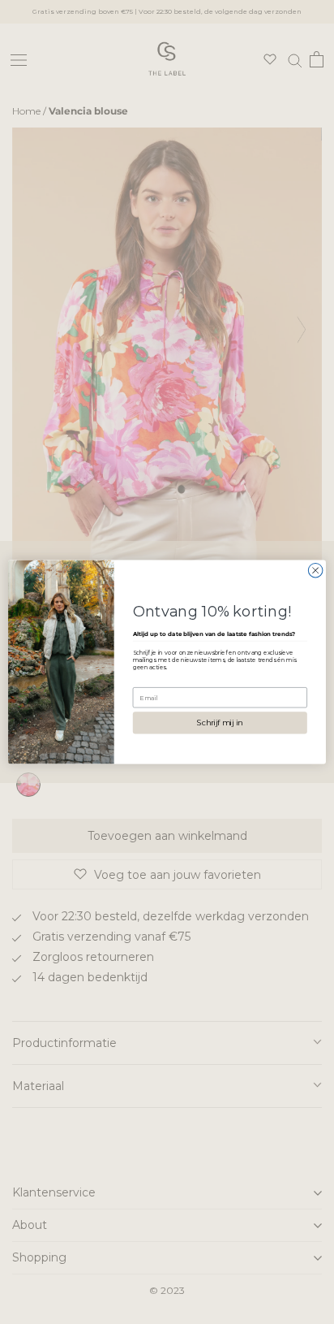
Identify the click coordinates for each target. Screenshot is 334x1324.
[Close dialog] (315, 570)
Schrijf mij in (219, 722)
